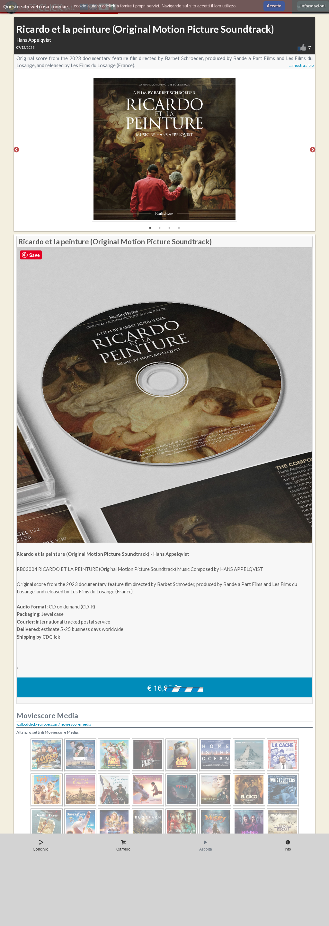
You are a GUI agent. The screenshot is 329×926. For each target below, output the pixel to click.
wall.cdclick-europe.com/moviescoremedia (53, 724)
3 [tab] (169, 228)
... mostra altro (301, 65)
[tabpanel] (164, 150)
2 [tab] (159, 228)
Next (312, 150)
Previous (16, 150)
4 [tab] (179, 228)
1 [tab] (150, 228)
